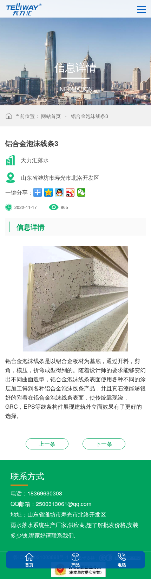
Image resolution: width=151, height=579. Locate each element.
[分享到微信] (81, 192)
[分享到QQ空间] (48, 192)
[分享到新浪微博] (70, 192)
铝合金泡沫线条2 (47, 444)
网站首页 (51, 115)
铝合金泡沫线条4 (104, 444)
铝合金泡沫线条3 (89, 115)
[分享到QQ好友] (59, 192)
